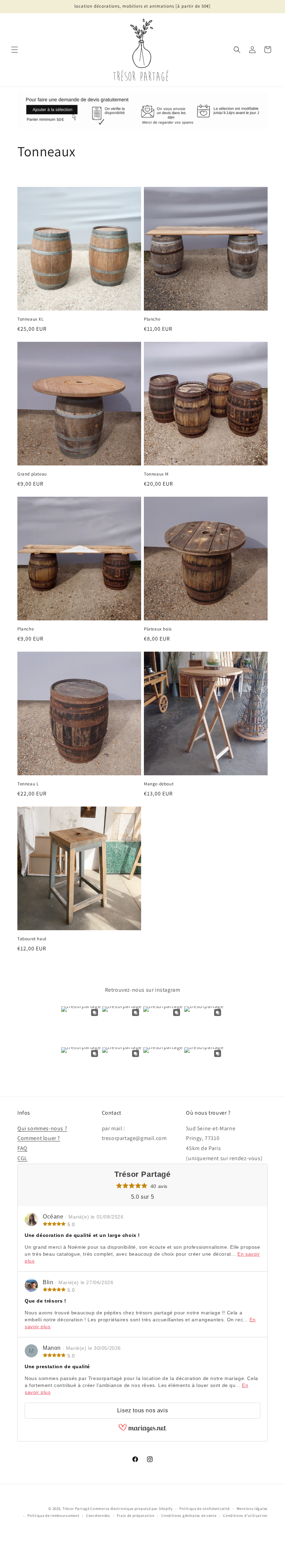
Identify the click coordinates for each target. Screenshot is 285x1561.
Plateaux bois (158, 629)
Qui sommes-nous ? (42, 1128)
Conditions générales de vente (188, 1515)
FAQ (22, 1148)
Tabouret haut (32, 939)
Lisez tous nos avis (142, 1410)
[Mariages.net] (142, 1431)
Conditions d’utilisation (245, 1515)
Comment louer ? (38, 1138)
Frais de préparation (135, 1515)
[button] (14, 49)
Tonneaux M (156, 474)
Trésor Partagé (76, 1508)
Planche (152, 319)
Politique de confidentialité (204, 1508)
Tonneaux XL (30, 319)
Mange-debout (158, 784)
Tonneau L (28, 784)
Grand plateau (32, 474)
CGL (22, 1158)
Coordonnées (98, 1515)
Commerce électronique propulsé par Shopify (131, 1508)
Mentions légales (252, 1508)
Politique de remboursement (53, 1515)
